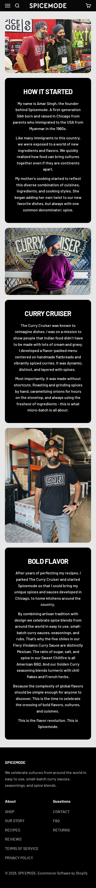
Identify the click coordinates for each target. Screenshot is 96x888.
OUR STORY (14, 820)
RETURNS (61, 830)
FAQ (56, 820)
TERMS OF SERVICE (22, 848)
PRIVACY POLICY (19, 857)
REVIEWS (13, 839)
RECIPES (12, 830)
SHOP (9, 811)
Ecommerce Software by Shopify (63, 873)
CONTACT (61, 811)
